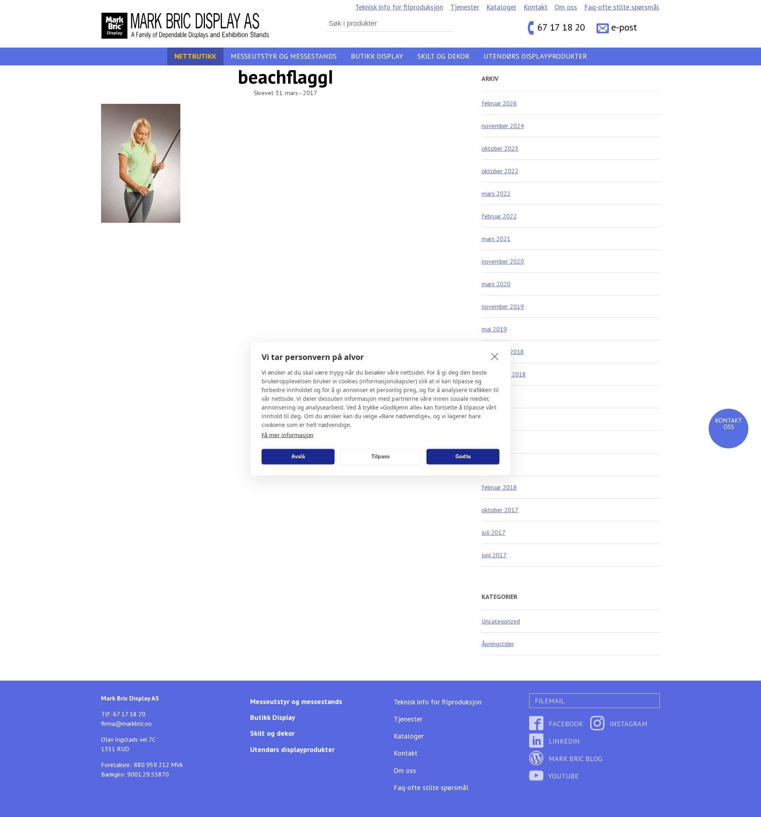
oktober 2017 (500, 510)
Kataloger (501, 6)
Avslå (298, 456)
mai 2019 (494, 329)
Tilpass (380, 456)
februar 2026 (499, 103)
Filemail (549, 700)
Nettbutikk (195, 56)
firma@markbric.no (126, 723)
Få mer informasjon (288, 434)
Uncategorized (501, 621)
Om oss (565, 6)
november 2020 (503, 261)
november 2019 (503, 306)
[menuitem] (399, 7)
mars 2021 (496, 239)
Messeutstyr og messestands (284, 56)
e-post (624, 27)
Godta (462, 456)
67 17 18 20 (561, 27)
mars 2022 (496, 193)
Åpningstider (498, 644)
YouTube (563, 776)
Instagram (628, 723)
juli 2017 (493, 532)
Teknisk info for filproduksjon (399, 6)
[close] (495, 356)
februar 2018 (499, 487)
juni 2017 (494, 555)
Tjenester (464, 6)
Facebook (565, 723)
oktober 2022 (500, 171)
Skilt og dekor (443, 56)
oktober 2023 (500, 148)
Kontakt (535, 6)
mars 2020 (496, 284)
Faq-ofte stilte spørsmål (621, 6)
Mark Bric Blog (574, 758)
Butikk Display (377, 56)
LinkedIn (563, 741)
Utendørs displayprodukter (535, 56)
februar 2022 (499, 216)
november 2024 (503, 126)
